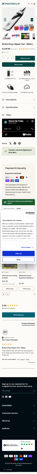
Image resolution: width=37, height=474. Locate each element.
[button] (32, 3)
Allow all (18, 253)
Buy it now (18, 64)
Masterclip (13, 463)
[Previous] (3, 294)
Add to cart (25, 58)
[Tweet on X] (10, 143)
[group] (18, 305)
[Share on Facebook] (15, 143)
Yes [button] (18, 359)
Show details (26, 247)
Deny (18, 259)
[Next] (7, 294)
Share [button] (27, 359)
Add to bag (9, 289)
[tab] (28, 323)
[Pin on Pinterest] (19, 143)
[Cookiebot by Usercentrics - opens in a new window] (26, 213)
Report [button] (22, 359)
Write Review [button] (18, 315)
